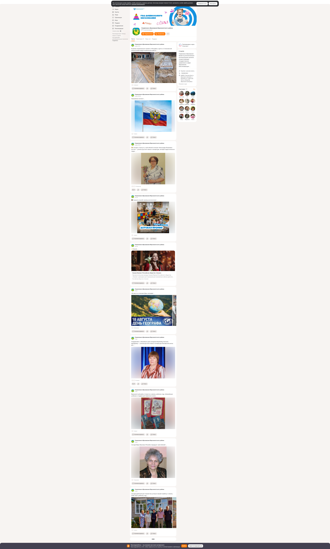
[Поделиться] (147, 88)
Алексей (181, 112)
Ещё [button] (118, 35)
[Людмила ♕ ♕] (187, 116)
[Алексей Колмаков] (181, 108)
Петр (181, 119)
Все (194, 89)
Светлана (181, 97)
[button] (147, 33)
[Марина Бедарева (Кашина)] (187, 108)
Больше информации (138, 4)
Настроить (213, 3)
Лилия (192, 112)
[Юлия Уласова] (192, 93)
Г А (187, 97)
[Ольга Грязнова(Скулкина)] (192, 116)
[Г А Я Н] (187, 93)
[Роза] (134, 186)
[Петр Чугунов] (181, 116)
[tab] (133, 39)
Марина (187, 112)
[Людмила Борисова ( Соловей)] (192, 101)
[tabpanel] (153, 289)
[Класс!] (132, 85)
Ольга (192, 119)
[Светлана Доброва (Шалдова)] (181, 93)
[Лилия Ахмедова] (192, 108)
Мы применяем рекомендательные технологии (120, 39)
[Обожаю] (134, 380)
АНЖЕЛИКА (187, 104)
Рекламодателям (116, 33)
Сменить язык (115, 31)
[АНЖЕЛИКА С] (187, 101)
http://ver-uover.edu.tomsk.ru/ (188, 71)
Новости (114, 35)
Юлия (192, 97)
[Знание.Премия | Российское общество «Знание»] (153, 266)
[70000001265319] (132, 45)
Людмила (181, 104)
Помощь (124, 33)
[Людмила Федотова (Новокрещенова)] (181, 101)
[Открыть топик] (153, 49)
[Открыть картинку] (143, 67)
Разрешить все (202, 3)
